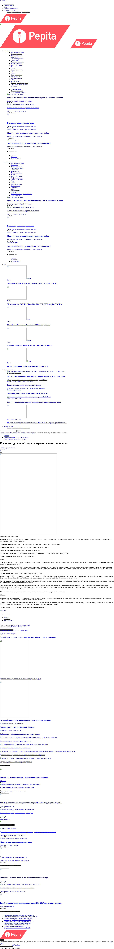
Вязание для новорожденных (19, 83)
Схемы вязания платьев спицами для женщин (19, 921)
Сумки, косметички (17, 70)
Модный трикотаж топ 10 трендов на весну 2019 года (27, 393)
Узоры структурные (17, 91)
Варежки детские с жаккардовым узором (16, 762)
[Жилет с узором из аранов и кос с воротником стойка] (21, 129)
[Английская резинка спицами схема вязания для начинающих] (4, 774)
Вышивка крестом (9, 10)
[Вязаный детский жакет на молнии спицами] (11, 723)
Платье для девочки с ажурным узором (15, 741)
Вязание (6, 436)
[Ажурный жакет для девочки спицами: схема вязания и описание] (14, 716)
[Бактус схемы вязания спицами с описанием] (27, 380)
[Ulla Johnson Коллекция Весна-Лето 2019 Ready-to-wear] (19, 320)
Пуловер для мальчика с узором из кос (15, 748)
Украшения (14, 187)
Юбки (12, 79)
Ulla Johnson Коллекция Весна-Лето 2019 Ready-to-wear (28, 325)
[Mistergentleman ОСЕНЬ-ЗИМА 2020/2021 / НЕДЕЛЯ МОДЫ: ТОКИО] (17, 299)
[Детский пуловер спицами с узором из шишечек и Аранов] (37, 751)
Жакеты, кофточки (16, 55)
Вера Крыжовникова (8, 448)
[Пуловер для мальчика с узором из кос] (24, 744)
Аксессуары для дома (17, 52)
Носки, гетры (15, 171)
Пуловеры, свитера (16, 65)
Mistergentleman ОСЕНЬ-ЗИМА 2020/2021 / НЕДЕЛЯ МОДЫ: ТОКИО (34, 304)
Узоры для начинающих (18, 92)
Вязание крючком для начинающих (21, 194)
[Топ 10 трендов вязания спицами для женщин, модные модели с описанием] (35, 371)
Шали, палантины (16, 75)
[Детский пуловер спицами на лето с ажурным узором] (14, 675)
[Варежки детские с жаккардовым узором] (25, 758)
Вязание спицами (9, 4)
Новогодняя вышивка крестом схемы (18, 12)
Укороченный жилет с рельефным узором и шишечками (29, 143)
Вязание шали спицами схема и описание (20, 381)
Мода (5, 7)
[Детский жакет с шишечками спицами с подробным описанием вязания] (15, 94)
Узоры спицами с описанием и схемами (16, 924)
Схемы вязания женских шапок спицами (17, 923)
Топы (12, 71)
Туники (13, 73)
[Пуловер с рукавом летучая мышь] (11, 119)
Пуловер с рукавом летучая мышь (20, 123)
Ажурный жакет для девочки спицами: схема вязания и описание (25, 720)
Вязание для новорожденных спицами (15, 439)
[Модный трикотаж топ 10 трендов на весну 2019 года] (26, 388)
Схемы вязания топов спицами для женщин (18, 918)
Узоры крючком (15, 195)
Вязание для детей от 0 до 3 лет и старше (19, 101)
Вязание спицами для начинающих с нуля (16, 813)
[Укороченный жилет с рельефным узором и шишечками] (12, 140)
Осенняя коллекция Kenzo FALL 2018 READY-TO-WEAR (29, 345)
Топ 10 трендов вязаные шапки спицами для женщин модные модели (34, 402)
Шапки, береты (15, 76)
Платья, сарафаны (16, 63)
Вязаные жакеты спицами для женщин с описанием (20, 916)
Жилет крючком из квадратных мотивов (23, 108)
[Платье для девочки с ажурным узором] (28, 737)
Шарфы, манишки (16, 78)
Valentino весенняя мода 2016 (21, 625)
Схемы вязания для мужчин (19, 84)
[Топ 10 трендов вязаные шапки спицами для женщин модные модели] (29, 397)
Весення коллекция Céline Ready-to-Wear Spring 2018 (27, 366)
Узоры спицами (16, 89)
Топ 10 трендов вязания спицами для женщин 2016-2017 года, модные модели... (31, 803)
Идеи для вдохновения (10, 8)
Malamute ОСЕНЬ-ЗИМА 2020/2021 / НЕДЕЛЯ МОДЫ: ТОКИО (32, 283)
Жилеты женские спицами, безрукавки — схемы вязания (24, 136)
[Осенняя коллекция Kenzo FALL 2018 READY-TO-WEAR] (19, 340)
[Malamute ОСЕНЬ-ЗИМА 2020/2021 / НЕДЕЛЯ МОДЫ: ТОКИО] (19, 278)
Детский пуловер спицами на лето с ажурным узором (20, 679)
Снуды (13, 68)
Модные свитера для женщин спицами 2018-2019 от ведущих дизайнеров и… (37, 423)
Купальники (14, 60)
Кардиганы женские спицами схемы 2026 (17, 928)
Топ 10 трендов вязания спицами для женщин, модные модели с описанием (36, 376)
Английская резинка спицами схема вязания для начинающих (24, 777)
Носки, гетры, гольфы (17, 62)
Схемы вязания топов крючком (14, 926)
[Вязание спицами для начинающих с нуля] (17, 809)
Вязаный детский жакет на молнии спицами (17, 727)
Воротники (14, 165)
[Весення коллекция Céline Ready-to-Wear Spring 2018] (19, 361)
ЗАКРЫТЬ (3, 1)
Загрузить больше (5, 819)
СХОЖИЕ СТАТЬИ (6, 630)
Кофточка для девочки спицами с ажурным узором (20, 734)
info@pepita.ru (16, 945)
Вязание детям (15, 81)
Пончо (13, 67)
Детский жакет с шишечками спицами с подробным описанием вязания (35, 98)
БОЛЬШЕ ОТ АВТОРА (20, 630)
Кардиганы (14, 57)
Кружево (13, 192)
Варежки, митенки (16, 54)
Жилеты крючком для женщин (16, 111)
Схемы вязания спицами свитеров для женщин (21, 126)
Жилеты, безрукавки (17, 58)
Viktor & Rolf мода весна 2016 (20, 627)
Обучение (14, 86)
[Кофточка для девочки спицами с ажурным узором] (10, 730)
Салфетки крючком (16, 178)
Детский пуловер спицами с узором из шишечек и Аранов (22, 755)
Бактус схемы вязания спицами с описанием (24, 385)
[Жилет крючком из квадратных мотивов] (20, 104)
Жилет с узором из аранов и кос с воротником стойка (28, 133)
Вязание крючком (9, 5)
